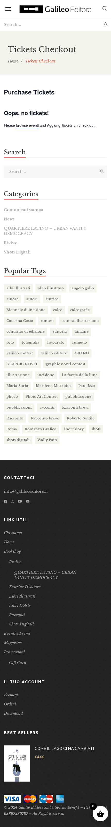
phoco (12, 396)
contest (47, 321)
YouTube (20, 501)
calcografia (80, 310)
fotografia (30, 342)
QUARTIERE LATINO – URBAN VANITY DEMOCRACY (45, 231)
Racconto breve (45, 418)
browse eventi (27, 125)
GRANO (82, 353)
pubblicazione (78, 396)
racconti (46, 407)
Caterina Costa (19, 321)
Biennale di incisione (25, 310)
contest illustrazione (80, 321)
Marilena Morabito (53, 386)
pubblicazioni (19, 407)
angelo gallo (83, 288)
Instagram (12, 501)
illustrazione (18, 375)
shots (96, 429)
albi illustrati (18, 288)
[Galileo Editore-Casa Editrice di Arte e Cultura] (56, 9)
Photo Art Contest (42, 396)
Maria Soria (17, 386)
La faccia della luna (80, 375)
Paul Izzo (86, 386)
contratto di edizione (25, 331)
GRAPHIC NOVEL (22, 364)
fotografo (56, 342)
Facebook (5, 501)
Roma (11, 429)
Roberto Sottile (80, 418)
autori (32, 299)
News (9, 219)
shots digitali (18, 440)
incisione (45, 375)
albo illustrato (51, 288)
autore (12, 299)
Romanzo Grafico (40, 429)
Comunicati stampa (23, 209)
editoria (59, 331)
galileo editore (54, 353)
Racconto (14, 418)
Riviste (10, 242)
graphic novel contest (65, 364)
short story (74, 429)
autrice (51, 299)
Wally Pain (47, 440)
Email (27, 501)
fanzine (82, 331)
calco (57, 310)
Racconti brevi (75, 407)
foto (10, 342)
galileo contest (19, 353)
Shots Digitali (17, 252)
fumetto (79, 342)
